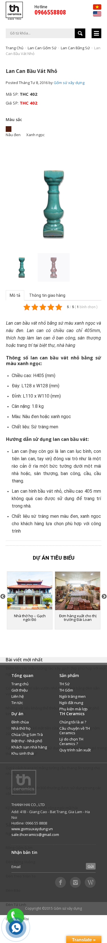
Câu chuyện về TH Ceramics (74, 730)
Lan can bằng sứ (75, 47)
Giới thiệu (19, 690)
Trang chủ (14, 47)
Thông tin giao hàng (47, 295)
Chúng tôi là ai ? (72, 722)
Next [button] (98, 204)
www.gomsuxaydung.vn (32, 828)
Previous (3, 597)
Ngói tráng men (72, 696)
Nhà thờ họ (21, 728)
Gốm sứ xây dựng (69, 82)
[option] (53, 203)
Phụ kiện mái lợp (73, 708)
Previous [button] (8, 203)
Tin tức (17, 702)
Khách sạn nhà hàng (29, 747)
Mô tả (15, 295)
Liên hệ (17, 696)
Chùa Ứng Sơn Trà (27, 734)
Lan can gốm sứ (42, 47)
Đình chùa (20, 722)
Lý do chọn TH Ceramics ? (71, 741)
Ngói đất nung (71, 702)
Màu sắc (14, 119)
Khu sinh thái (22, 753)
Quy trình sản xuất (75, 749)
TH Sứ (64, 683)
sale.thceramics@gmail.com (35, 834)
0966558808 (50, 12)
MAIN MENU (96, 33)
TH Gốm (66, 690)
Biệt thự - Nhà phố (26, 740)
